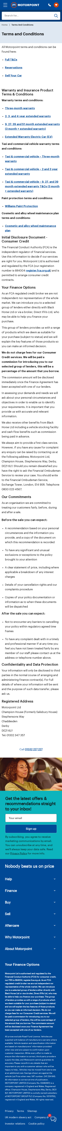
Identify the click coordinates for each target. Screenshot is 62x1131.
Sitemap (32, 1110)
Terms (20, 1110)
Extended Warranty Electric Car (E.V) (28, 137)
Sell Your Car (13, 75)
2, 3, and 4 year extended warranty (28, 116)
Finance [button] (11, 890)
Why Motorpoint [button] (17, 937)
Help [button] (8, 879)
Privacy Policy (18, 853)
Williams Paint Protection (21, 206)
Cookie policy (36, 1123)
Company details (44, 1117)
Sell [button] (7, 913)
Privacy (9, 1110)
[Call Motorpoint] (49, 4)
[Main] (25, 5)
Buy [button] (8, 902)
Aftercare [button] (12, 925)
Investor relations (15, 1123)
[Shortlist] (56, 4)
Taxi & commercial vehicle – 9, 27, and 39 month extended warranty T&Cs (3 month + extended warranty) (32, 187)
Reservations (13, 67)
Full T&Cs (11, 59)
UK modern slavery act (18, 1117)
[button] (5, 5)
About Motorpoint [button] (18, 948)
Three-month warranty (20, 108)
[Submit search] (56, 16)
